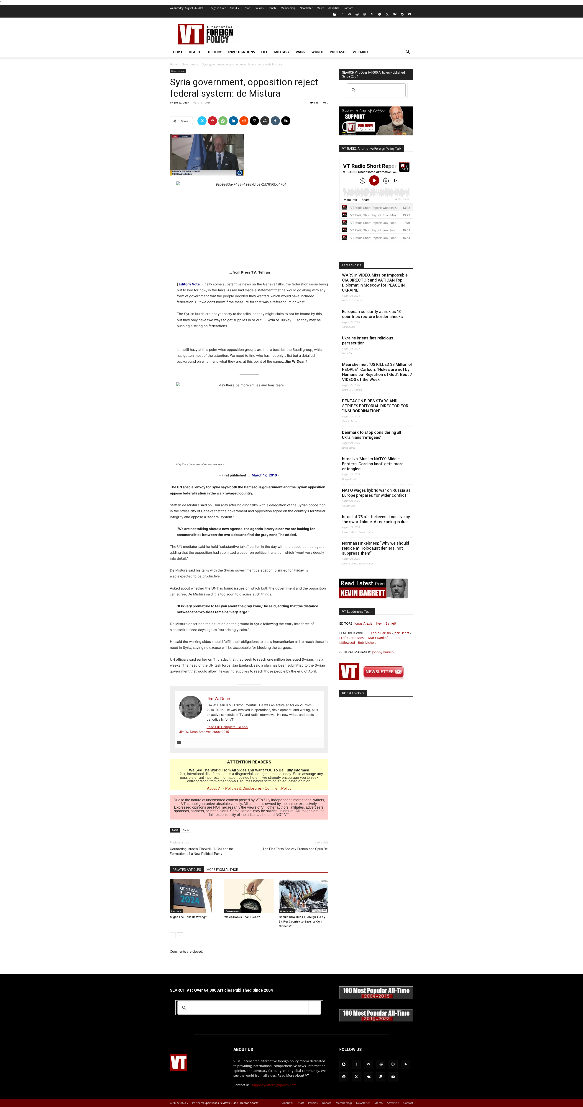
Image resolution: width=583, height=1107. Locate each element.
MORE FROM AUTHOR (222, 870)
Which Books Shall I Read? (242, 917)
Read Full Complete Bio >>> (227, 727)
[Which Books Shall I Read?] (249, 896)
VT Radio (360, 52)
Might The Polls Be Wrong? (188, 917)
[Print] (264, 120)
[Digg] (285, 120)
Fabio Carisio (381, 633)
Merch (320, 8)
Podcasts (338, 52)
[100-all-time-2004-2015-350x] (376, 998)
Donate (272, 8)
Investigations (241, 52)
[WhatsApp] (223, 120)
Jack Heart (401, 633)
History (215, 52)
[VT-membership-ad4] (376, 134)
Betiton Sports (249, 1103)
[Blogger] (334, 14)
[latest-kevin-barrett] (373, 597)
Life (264, 52)
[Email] (254, 120)
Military (281, 52)
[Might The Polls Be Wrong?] (195, 896)
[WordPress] (402, 14)
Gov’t (177, 52)
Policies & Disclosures (243, 788)
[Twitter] (387, 14)
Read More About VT (293, 1075)
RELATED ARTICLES (187, 870)
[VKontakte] (394, 14)
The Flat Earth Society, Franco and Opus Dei (295, 849)
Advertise (333, 8)
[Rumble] (364, 14)
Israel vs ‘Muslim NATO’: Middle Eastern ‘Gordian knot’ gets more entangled (373, 463)
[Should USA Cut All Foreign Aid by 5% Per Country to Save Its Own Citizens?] (303, 896)
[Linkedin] (233, 120)
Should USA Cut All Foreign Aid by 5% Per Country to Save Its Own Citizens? (302, 921)
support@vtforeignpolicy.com (273, 1085)
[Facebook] (342, 14)
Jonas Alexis (363, 623)
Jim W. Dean (181, 102)
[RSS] (372, 14)
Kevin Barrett (386, 623)
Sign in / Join (218, 8)
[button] (407, 52)
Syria (186, 830)
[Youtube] (409, 14)
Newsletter (306, 8)
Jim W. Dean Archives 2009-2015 (204, 732)
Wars (300, 52)
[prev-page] (173, 935)
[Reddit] (357, 14)
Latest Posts (351, 265)
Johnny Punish (383, 652)
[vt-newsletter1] (373, 679)
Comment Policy (278, 788)
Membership (288, 8)
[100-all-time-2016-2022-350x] (376, 1020)
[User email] (179, 742)
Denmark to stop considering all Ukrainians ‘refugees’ (371, 435)
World (317, 52)
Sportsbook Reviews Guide (221, 1103)
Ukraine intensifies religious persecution (367, 340)
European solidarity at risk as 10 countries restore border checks (372, 314)
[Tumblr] (275, 120)
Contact (348, 8)
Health (195, 52)
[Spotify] (379, 14)
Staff (247, 8)
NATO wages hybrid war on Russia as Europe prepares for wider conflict (376, 493)
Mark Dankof (378, 638)
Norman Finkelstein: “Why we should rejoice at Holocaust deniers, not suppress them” (375, 548)
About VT (235, 8)
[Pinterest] (212, 120)
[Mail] (349, 14)
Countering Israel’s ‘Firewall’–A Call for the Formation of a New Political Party (202, 851)
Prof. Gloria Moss (352, 638)
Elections (176, 911)
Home (174, 64)
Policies (259, 8)
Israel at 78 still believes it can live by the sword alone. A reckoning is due (376, 519)
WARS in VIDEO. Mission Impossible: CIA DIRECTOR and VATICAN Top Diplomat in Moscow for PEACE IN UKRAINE (375, 282)
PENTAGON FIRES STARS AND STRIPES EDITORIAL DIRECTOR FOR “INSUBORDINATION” (375, 405)
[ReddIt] (243, 120)
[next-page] (180, 935)
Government (190, 64)
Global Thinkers (353, 693)
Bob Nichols (367, 642)
